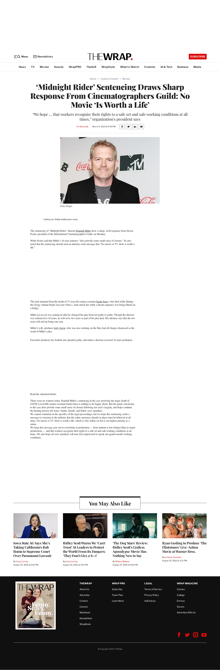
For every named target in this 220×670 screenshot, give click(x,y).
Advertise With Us (186, 612)
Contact (84, 600)
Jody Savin (59, 328)
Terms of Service (153, 589)
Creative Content (109, 78)
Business (182, 66)
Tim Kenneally (82, 126)
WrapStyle (108, 66)
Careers (84, 606)
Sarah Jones (102, 301)
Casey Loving (22, 561)
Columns (149, 66)
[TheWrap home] (110, 56)
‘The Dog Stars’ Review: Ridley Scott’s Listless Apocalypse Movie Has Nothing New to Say (130, 549)
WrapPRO (75, 66)
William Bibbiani (122, 561)
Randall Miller (83, 230)
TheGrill (91, 66)
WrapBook (85, 624)
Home (93, 78)
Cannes (181, 589)
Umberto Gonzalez (173, 557)
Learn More (118, 600)
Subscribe (197, 56)
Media (197, 66)
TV (33, 66)
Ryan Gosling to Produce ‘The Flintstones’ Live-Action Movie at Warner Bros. (184, 547)
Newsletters (45, 56)
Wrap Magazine (187, 583)
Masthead (85, 612)
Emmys (181, 600)
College (181, 595)
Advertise (85, 595)
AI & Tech (166, 66)
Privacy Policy (151, 595)
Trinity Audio (60, 219)
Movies (44, 66)
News (22, 66)
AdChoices (150, 600)
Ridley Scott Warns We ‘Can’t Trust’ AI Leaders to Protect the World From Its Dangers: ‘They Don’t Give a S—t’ (84, 549)
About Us (84, 589)
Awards (58, 66)
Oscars (180, 606)
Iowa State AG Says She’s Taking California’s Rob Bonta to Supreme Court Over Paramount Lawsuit (32, 549)
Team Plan (117, 595)
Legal (148, 583)
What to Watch (129, 66)
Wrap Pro (118, 583)
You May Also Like (110, 503)
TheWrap (86, 583)
